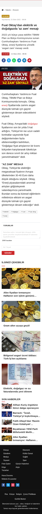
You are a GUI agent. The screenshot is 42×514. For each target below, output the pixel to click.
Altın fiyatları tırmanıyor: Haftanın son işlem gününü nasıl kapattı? (18, 294)
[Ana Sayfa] (2, 10)
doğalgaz (32, 123)
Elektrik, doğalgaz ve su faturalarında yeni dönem (17, 390)
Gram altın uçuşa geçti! (16, 325)
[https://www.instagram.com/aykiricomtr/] (13, 485)
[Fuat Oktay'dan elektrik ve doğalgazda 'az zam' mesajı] (21, 78)
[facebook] (4, 60)
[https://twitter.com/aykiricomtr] (8, 485)
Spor (25, 460)
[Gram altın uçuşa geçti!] (21, 311)
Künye (12, 494)
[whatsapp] (14, 60)
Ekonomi (16, 10)
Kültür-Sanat (28, 453)
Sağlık (25, 457)
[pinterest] (29, 60)
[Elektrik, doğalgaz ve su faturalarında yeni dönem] (21, 374)
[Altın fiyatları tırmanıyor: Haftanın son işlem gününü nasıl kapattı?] (21, 278)
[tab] (8, 225)
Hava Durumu (7, 475)
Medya (6, 457)
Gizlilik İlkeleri (20, 499)
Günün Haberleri (22, 464)
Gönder (8, 253)
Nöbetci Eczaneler (9, 479)
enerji (5, 105)
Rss (6, 494)
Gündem (6, 453)
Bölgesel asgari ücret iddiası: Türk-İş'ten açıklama (20, 357)
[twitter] (9, 60)
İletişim (19, 494)
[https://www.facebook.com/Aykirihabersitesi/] (3, 485)
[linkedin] (24, 60)
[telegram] (19, 60)
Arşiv (18, 467)
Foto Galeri (6, 464)
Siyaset (6, 460)
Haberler (8, 10)
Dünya (6, 450)
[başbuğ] (17, 485)
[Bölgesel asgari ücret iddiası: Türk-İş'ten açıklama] (21, 341)
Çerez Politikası (29, 494)
